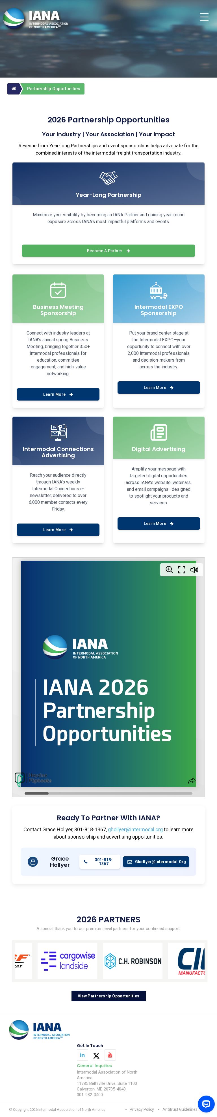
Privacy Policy (142, 1109)
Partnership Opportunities (53, 88)
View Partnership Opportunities (109, 996)
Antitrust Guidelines (180, 1109)
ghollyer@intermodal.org (135, 829)
